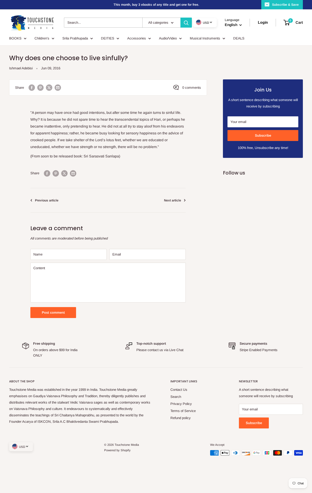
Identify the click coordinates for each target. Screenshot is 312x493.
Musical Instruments (205, 38)
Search (175, 397)
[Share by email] (58, 87)
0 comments (191, 87)
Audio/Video (168, 38)
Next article (172, 200)
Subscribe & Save (285, 4)
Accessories (136, 38)
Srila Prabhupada (75, 38)
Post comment (53, 312)
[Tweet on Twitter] (49, 87)
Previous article (46, 200)
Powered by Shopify (117, 450)
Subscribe (263, 135)
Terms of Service (183, 411)
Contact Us (178, 389)
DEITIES (107, 38)
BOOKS (15, 38)
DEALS (238, 38)
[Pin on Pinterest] (40, 87)
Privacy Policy (181, 404)
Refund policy (180, 418)
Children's (41, 38)
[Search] (186, 23)
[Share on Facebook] (32, 87)
